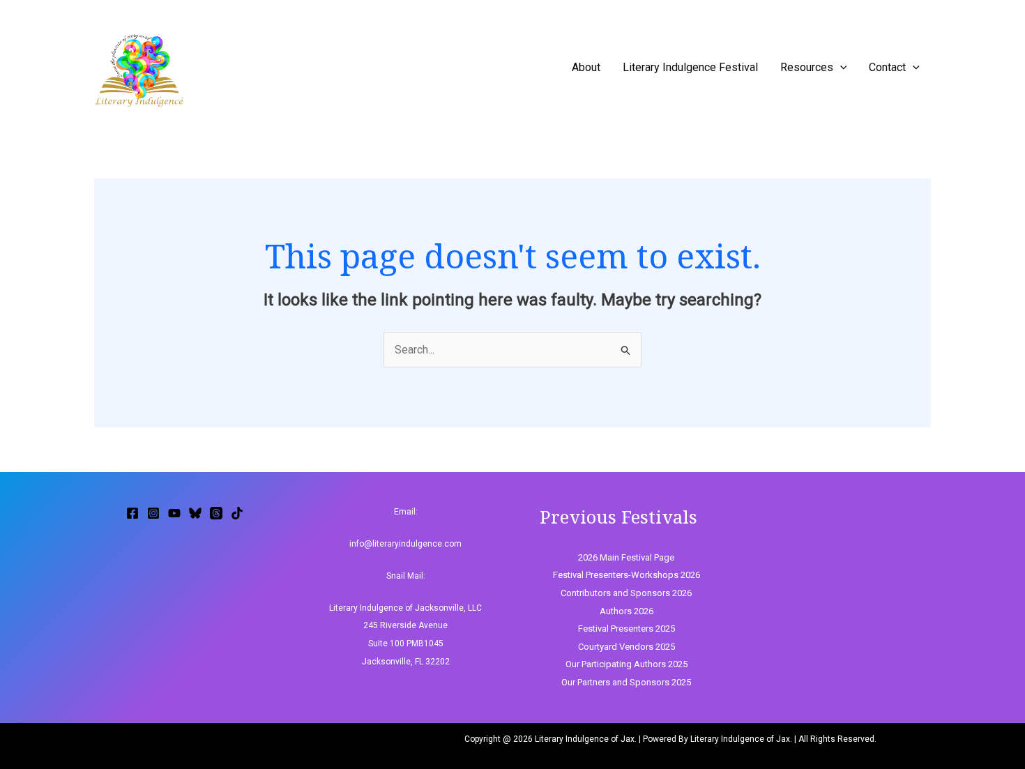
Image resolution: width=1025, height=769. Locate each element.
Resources (806, 67)
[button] (840, 67)
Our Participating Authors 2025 (626, 664)
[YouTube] (174, 513)
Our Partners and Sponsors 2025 (626, 682)
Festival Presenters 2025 (626, 628)
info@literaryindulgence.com (405, 544)
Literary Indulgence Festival (690, 67)
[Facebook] (132, 513)
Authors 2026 (626, 611)
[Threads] (216, 513)
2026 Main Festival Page (626, 557)
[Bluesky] (195, 513)
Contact (887, 67)
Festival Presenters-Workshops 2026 (626, 575)
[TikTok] (237, 513)
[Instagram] (153, 513)
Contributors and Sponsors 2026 (626, 593)
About (586, 67)
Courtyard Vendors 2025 (626, 646)
